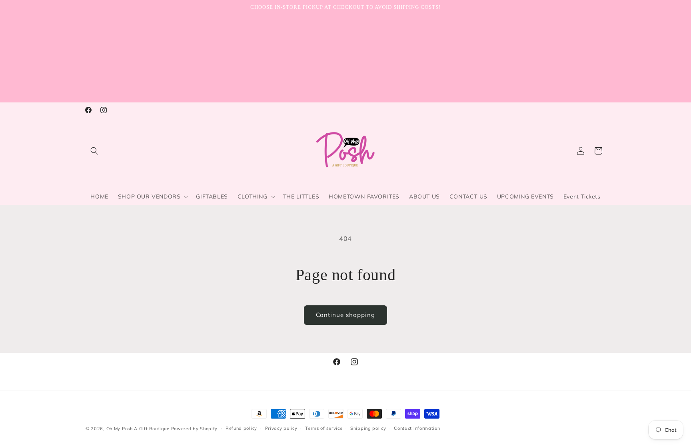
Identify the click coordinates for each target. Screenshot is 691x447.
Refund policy (241, 428)
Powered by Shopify (194, 428)
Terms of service (323, 428)
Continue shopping (345, 315)
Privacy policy (281, 428)
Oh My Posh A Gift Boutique (138, 428)
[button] (94, 151)
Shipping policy (368, 428)
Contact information (417, 428)
